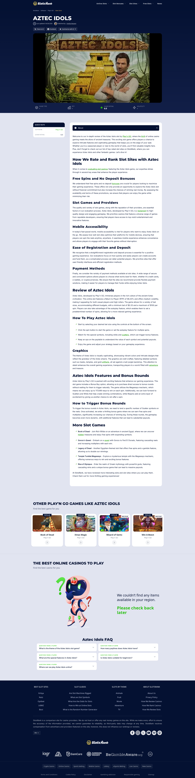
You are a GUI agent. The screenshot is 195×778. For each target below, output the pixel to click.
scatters (125, 335)
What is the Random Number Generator (80, 709)
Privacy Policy (151, 697)
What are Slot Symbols (80, 697)
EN (36, 733)
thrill (143, 136)
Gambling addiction (108, 774)
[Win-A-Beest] (148, 530)
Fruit (119, 697)
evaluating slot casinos (98, 169)
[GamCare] (74, 754)
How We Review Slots (151, 709)
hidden (81, 434)
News (159, 3)
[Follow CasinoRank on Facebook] (132, 733)
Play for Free (97, 68)
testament (142, 211)
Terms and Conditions (49, 774)
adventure (153, 365)
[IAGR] (46, 754)
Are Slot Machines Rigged (80, 693)
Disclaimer (88, 774)
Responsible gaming (132, 774)
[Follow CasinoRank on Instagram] (138, 733)
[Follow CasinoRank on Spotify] (154, 733)
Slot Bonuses (118, 3)
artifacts (105, 362)
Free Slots (147, 3)
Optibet (41, 701)
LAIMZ (41, 705)
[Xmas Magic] (81, 530)
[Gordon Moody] (94, 754)
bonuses (116, 183)
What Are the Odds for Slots (80, 701)
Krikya (41, 693)
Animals (119, 693)
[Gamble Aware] (124, 754)
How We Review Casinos (151, 701)
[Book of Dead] (47, 530)
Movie (119, 701)
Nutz (41, 697)
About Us (152, 693)
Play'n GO (59, 129)
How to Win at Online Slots (80, 705)
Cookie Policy (71, 774)
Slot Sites (133, 3)
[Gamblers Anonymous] (58, 754)
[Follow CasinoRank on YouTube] (148, 733)
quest (106, 440)
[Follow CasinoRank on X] (143, 733)
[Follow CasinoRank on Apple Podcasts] (159, 733)
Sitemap (151, 774)
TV (119, 709)
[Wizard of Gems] (114, 530)
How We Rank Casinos (151, 705)
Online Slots (101, 3)
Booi (41, 709)
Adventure (119, 705)
